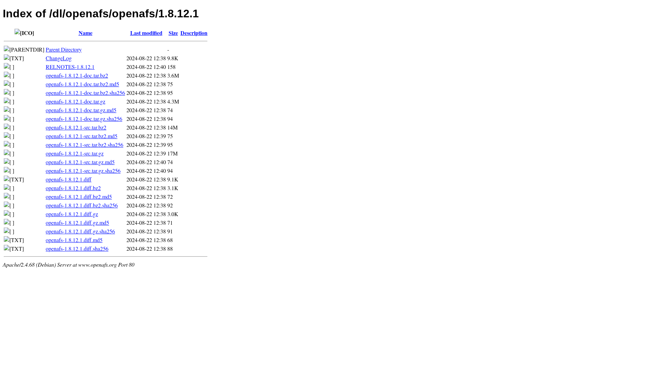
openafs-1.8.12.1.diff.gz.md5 (77, 222)
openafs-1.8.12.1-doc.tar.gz (75, 101)
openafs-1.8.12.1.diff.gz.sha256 (80, 231)
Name (85, 33)
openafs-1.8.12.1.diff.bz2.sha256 (82, 205)
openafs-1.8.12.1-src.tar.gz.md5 (80, 162)
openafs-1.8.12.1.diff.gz (72, 213)
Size (173, 33)
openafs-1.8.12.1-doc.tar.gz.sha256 (84, 118)
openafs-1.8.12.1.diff (68, 179)
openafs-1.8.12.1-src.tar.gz (75, 153)
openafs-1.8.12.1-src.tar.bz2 (76, 127)
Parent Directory (64, 49)
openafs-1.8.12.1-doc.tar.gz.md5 (81, 110)
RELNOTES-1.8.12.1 (70, 66)
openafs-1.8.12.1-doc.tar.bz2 (77, 75)
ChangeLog (59, 58)
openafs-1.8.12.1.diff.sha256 (77, 248)
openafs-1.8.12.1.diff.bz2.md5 (79, 196)
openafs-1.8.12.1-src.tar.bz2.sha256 (84, 144)
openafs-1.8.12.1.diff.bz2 (73, 188)
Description (193, 33)
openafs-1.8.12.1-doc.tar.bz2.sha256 (85, 92)
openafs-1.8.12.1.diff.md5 (74, 239)
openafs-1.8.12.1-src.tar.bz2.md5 (81, 136)
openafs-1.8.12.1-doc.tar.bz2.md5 (82, 84)
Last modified (146, 33)
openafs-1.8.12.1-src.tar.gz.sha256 (83, 170)
